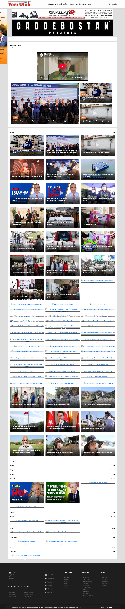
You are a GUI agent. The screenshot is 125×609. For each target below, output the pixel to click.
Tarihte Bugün (87, 587)
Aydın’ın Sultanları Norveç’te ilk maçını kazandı (98, 313)
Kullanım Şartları (28, 592)
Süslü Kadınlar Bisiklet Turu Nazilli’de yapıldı (26, 343)
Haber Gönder (27, 596)
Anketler (104, 579)
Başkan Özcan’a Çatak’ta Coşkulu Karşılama (26, 297)
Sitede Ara (105, 577)
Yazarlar (49, 582)
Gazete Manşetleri (88, 595)
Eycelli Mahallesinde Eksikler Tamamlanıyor (97, 404)
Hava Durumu (87, 577)
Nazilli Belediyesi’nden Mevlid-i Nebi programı (62, 313)
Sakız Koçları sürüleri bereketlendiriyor (60, 452)
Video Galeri (51, 578)
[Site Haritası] (28, 586)
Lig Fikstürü (86, 585)
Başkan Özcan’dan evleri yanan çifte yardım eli (98, 369)
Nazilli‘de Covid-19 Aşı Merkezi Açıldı (24, 404)
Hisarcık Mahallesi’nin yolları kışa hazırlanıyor (62, 369)
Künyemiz (50, 589)
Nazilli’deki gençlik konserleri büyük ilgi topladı (27, 177)
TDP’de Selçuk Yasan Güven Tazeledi (59, 362)
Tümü (113, 132)
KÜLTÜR (78, 4)
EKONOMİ (58, 4)
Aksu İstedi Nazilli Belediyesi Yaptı (58, 404)
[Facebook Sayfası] (9, 586)
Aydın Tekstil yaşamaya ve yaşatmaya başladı (98, 337)
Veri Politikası (12, 596)
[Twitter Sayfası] (12, 586)
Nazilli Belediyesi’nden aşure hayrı (94, 362)
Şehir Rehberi (86, 593)
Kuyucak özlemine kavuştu (91, 301)
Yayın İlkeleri (12, 594)
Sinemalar (86, 589)
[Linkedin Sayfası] (22, 586)
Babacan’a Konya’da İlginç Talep (22, 504)
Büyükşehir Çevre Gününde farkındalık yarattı (97, 452)
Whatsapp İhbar (28, 594)
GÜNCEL (51, 4)
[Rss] (25, 586)
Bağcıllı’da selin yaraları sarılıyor (22, 369)
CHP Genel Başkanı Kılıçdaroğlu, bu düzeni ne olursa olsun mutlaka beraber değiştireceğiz (42, 121)
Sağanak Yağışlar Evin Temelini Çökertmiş (95, 121)
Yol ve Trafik (86, 579)
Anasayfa (11, 39)
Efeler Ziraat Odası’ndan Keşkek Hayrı (24, 518)
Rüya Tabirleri (105, 583)
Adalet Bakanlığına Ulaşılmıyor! (93, 480)
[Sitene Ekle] (32, 586)
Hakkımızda (12, 592)
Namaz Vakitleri (87, 581)
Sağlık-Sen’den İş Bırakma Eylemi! (58, 301)
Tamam (110, 607)
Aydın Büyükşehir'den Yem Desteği (23, 249)
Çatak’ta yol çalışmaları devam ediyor (95, 374)
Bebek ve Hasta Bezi (89, 225)
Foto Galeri (50, 575)
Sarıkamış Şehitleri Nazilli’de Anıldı (23, 273)
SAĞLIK (65, 4)
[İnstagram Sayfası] (15, 586)
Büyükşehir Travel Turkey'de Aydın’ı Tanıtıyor (26, 306)
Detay (103, 607)
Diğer (90, 4)
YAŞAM (71, 4)
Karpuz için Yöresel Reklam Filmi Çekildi (60, 380)
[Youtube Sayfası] (19, 586)
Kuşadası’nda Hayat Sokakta (21, 539)
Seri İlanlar (86, 591)
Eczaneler (85, 583)
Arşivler (49, 585)
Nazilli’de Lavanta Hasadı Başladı (94, 428)
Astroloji (104, 585)
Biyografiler (105, 581)
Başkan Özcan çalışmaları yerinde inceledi (25, 313)
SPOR (84, 4)
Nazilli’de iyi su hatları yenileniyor (94, 323)
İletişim (49, 592)
